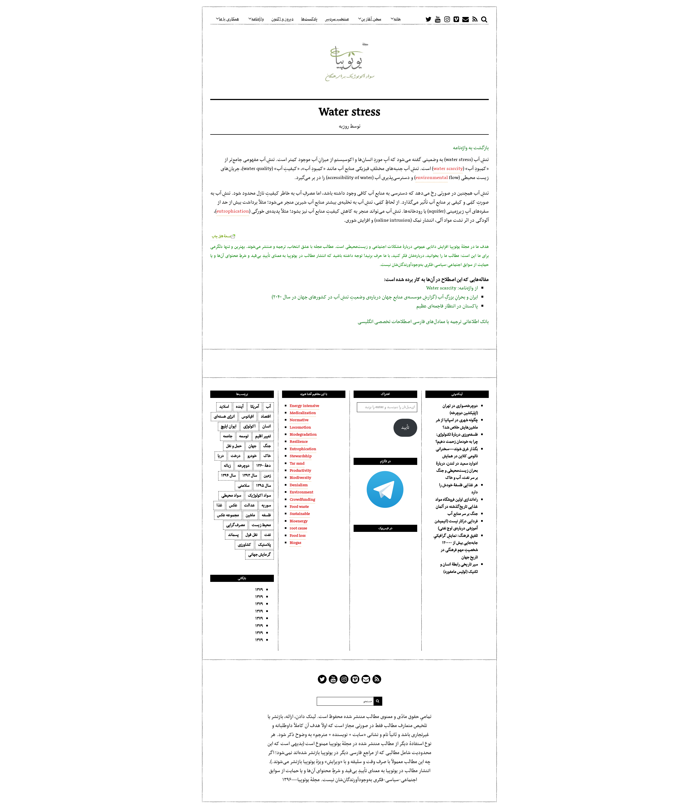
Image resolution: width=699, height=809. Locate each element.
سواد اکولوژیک (259, 495)
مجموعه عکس (228, 515)
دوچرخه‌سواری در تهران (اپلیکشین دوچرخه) (460, 409)
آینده (240, 406)
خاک (267, 455)
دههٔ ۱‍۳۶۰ (263, 465)
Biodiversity (300, 477)
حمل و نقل (234, 446)
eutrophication (233, 211)
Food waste (299, 506)
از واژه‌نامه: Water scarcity (452, 288)
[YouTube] (437, 19)
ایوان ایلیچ (228, 426)
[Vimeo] (456, 19)
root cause (298, 528)
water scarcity (448, 169)
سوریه (266, 505)
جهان (252, 446)
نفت (267, 534)
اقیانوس (248, 416)
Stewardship (301, 456)
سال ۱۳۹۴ (228, 475)
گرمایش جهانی (259, 554)
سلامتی (243, 485)
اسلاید (224, 406)
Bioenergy (299, 521)
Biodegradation (303, 434)
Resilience (299, 441)
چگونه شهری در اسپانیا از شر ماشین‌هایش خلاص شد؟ (457, 424)
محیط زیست (261, 525)
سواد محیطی (231, 495)
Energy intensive (304, 405)
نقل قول (251, 534)
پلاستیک (264, 544)
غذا (219, 505)
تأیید (405, 428)
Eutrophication (303, 449)
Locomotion (300, 427)
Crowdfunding (302, 499)
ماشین (250, 515)
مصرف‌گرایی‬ (235, 525)
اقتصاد (266, 416)
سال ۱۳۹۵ (263, 485)
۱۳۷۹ (259, 589)
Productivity (300, 470)
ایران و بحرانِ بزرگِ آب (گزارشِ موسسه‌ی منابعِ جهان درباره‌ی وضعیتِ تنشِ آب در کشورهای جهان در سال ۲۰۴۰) (375, 297)
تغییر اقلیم (263, 436)
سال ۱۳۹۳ (249, 475)
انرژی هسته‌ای (224, 416)
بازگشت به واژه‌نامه (471, 148)
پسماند (233, 534)
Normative (299, 420)
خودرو (252, 455)
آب (268, 406)
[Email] (465, 19)
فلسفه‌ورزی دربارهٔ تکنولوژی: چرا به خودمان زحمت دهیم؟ (457, 438)
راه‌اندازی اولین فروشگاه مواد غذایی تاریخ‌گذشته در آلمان (456, 503)
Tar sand (297, 463)
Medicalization (303, 413)
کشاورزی (244, 544)
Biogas (295, 542)
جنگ (267, 446)
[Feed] (474, 19)
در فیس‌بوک (385, 528)
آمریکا (254, 406)
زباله (227, 465)
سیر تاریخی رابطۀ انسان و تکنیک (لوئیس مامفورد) (459, 568)
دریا (221, 455)
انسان (266, 426)
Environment (301, 492)
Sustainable (300, 513)
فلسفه (266, 515)
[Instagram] (447, 19)
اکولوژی (249, 426)
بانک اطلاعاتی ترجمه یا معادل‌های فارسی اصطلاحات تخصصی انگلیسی (423, 322)
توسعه (243, 436)
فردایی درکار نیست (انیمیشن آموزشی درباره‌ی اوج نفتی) (456, 525)
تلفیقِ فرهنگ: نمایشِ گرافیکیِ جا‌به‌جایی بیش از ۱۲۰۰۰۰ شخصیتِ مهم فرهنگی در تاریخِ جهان (456, 546)
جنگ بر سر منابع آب (463, 513)
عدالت (249, 505)
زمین (267, 475)
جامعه (227, 436)
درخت (236, 455)
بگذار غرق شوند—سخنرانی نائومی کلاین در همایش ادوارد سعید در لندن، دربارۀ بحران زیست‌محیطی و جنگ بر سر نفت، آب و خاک (457, 463)
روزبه (344, 126)
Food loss (298, 535)
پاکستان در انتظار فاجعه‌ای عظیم (447, 306)
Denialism (299, 485)
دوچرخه (244, 465)
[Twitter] (428, 19)
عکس (233, 505)
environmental (432, 178)
